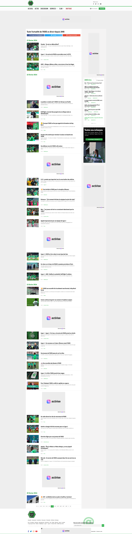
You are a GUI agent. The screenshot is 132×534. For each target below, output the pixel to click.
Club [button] (61, 9)
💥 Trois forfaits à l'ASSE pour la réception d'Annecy (55, 189)
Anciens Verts (46, 59)
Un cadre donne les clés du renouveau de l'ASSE (53, 416)
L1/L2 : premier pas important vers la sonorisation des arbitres (57, 179)
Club (50, 522)
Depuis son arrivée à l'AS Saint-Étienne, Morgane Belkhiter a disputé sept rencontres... (58, 438)
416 (49, 506)
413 (41, 506)
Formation (32, 522)
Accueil (30, 9)
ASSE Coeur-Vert (60, 523)
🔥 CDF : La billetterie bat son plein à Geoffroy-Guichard (56, 497)
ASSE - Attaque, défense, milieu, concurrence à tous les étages (57, 64)
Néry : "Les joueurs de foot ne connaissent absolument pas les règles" (57, 210)
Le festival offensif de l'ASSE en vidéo (92, 114)
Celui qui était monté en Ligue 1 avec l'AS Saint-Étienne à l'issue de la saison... (56, 301)
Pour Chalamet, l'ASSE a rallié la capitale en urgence (55, 383)
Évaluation (48, 520)
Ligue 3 (60, 522)
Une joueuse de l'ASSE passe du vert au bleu (52, 353)
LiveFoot (48, 526)
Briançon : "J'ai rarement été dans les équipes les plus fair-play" (58, 199)
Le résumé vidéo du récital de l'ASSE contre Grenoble (93, 101)
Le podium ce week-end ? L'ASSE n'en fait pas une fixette (56, 102)
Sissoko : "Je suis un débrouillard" (50, 44)
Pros (44, 49)
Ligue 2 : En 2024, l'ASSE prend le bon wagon (52, 373)
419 (58, 506)
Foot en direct (56, 526)
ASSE (52, 526)
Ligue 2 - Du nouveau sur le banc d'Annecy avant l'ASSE (55, 343)
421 (63, 506)
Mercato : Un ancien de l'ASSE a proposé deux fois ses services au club (58, 458)
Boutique (69, 9)
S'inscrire (102, 8)
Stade (45, 130)
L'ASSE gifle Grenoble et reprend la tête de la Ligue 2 (94, 118)
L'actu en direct (99, 80)
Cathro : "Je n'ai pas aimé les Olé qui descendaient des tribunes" (92, 105)
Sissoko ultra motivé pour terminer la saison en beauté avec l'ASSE (57, 135)
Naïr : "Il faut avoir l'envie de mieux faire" (93, 82)
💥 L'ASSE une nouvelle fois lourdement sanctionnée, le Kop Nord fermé (58, 289)
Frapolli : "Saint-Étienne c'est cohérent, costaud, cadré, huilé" (93, 92)
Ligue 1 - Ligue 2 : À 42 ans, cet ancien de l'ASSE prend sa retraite (58, 333)
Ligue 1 (45, 523)
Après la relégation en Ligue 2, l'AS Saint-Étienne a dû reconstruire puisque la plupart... (58, 461)
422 (66, 506)
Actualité (29, 520)
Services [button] (54, 9)
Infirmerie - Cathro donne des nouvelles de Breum (93, 96)
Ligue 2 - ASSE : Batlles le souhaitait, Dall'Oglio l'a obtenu (56, 274)
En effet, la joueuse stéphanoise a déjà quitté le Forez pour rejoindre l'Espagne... (57, 354)
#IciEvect (52, 520)
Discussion (44, 9)
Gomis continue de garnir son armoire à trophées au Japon (56, 300)
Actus (37, 9)
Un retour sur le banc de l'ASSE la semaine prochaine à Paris (57, 264)
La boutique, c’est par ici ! (94, 139)
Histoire (37, 523)
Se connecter (93, 8)
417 (52, 506)
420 (61, 506)
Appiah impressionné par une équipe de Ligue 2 (53, 221)
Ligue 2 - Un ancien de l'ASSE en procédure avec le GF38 (56, 54)
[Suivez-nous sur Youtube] (36, 531)
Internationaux (41, 522)
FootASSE (44, 526)
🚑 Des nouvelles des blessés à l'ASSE (51, 363)
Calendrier (39, 520)
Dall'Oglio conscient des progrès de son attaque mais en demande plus (56, 112)
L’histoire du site (99, 531)
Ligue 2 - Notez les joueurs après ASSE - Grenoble (93, 110)
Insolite (45, 388)
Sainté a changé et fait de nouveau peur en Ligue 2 (54, 426)
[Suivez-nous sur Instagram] (33, 531)
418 (55, 506)
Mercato (56, 522)
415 (46, 506)
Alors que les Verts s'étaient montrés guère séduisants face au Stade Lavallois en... (57, 428)
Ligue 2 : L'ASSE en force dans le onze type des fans (54, 254)
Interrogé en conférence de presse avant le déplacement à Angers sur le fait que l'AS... (58, 201)
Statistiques (46, 107)
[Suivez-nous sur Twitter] (31, 531)
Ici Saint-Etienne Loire (37, 526)
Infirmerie (45, 368)
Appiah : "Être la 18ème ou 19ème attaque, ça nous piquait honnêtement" (56, 447)
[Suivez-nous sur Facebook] (28, 531)
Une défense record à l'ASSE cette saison (51, 146)
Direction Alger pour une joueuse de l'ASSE (52, 436)
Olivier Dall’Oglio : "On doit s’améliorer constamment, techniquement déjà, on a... (57, 115)
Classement (34, 520)
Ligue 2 (45, 184)
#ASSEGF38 (93, 84)
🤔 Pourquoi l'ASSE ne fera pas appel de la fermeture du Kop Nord (57, 124)
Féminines (45, 269)
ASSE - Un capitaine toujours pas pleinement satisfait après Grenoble (92, 87)
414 (44, 506)
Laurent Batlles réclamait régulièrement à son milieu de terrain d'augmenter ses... (57, 275)
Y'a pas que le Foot (31, 523)
